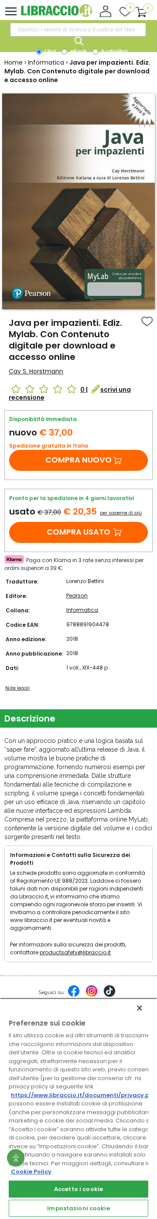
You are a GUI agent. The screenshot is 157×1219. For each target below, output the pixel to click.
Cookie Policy (31, 1171)
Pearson (77, 595)
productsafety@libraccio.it (75, 952)
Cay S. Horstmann (36, 371)
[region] (78, 1108)
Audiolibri (113, 51)
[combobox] (78, 30)
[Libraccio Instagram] (91, 995)
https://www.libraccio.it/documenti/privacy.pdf (83, 1095)
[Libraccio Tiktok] (109, 995)
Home (13, 62)
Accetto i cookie (78, 1189)
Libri (49, 51)
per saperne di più (121, 513)
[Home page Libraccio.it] (56, 15)
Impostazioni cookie (78, 1208)
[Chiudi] (139, 1008)
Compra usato (78, 531)
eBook (77, 51)
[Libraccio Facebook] (74, 995)
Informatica (46, 62)
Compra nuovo (78, 459)
